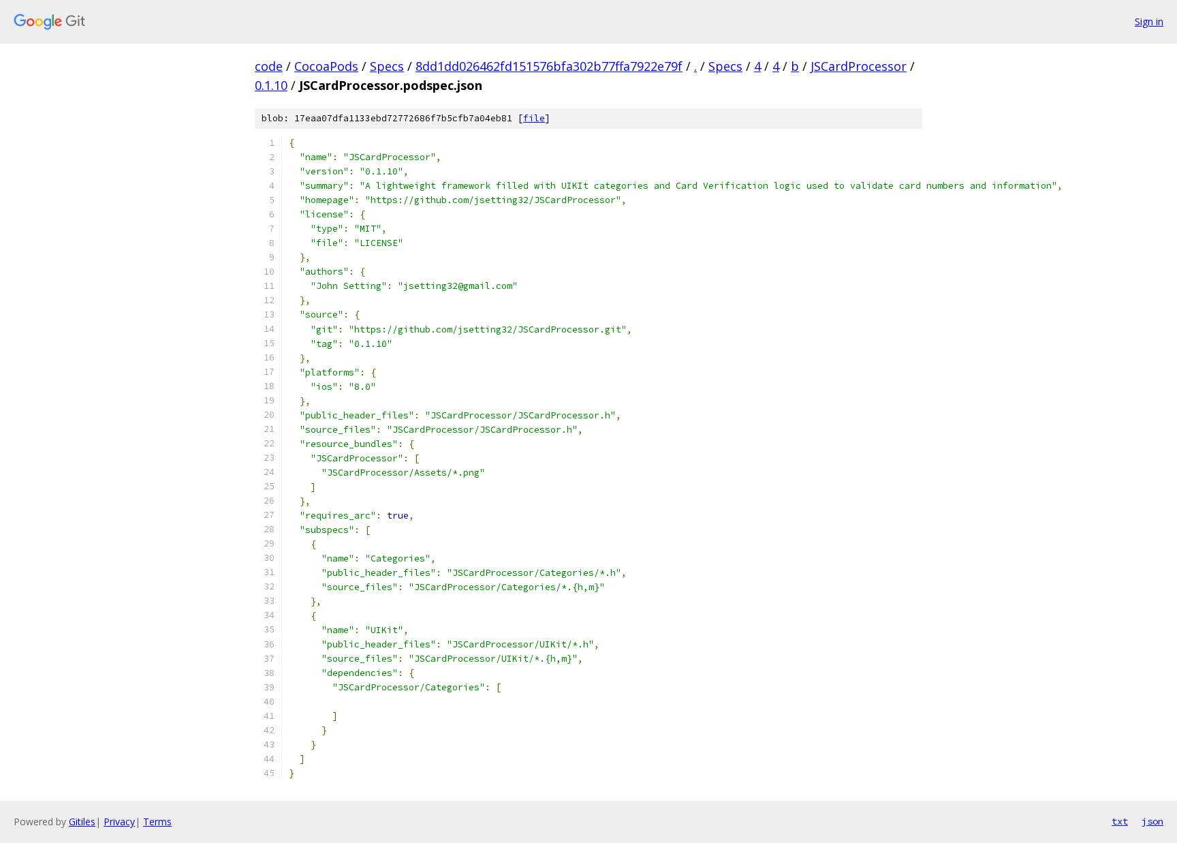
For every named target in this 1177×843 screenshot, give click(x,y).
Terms (157, 821)
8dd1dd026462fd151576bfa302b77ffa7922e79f (548, 66)
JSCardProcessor (859, 66)
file (534, 118)
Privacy (119, 821)
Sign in (1149, 21)
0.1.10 (271, 85)
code (269, 66)
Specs (387, 66)
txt (1120, 821)
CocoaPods (326, 66)
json (1152, 821)
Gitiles (82, 821)
